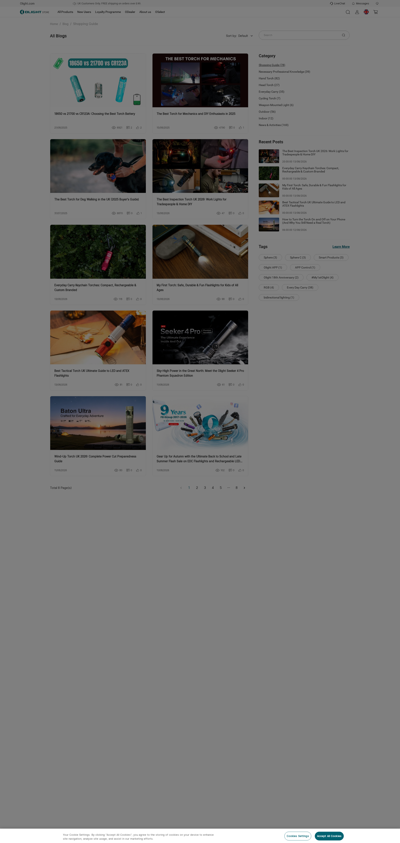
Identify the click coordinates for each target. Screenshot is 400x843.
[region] (200, 836)
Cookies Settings (298, 836)
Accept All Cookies (329, 836)
